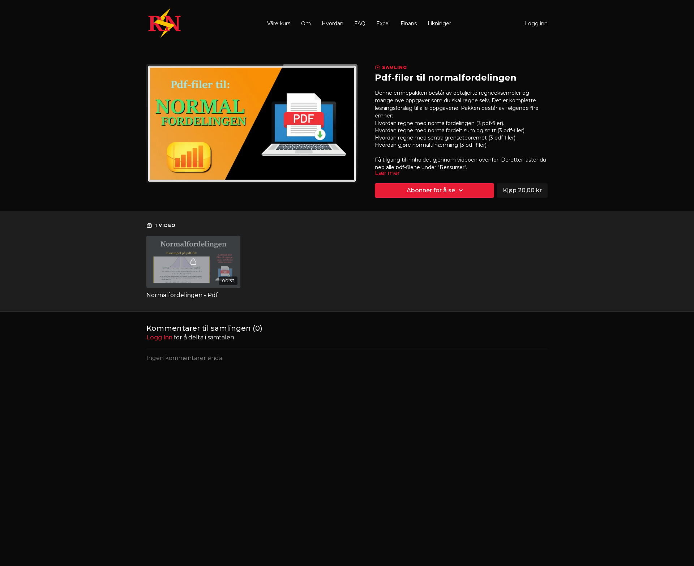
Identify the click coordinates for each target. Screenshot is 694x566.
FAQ (359, 23)
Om (306, 23)
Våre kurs (278, 23)
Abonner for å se (431, 190)
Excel (383, 23)
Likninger (439, 23)
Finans (408, 23)
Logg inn (536, 23)
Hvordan (332, 23)
